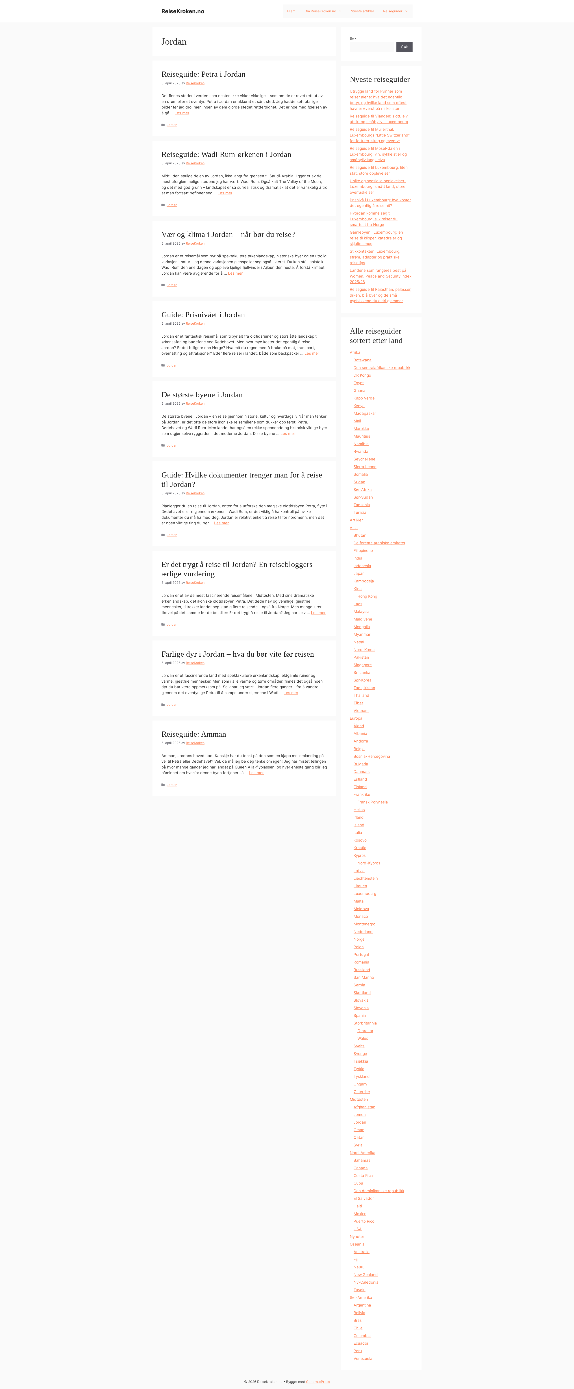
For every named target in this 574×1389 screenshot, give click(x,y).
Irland (359, 817)
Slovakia (361, 1000)
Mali (357, 421)
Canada (361, 1168)
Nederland (363, 931)
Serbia (359, 985)
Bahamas (362, 1160)
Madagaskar (365, 413)
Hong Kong (367, 596)
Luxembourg (365, 893)
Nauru (359, 1267)
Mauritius (362, 436)
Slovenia (361, 1008)
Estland (360, 779)
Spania (360, 1015)
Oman (359, 1130)
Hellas (359, 809)
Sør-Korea (363, 680)
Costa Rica (363, 1175)
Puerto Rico (364, 1221)
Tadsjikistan (364, 688)
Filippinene (363, 550)
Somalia (361, 474)
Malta (359, 901)
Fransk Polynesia (372, 802)
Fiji (356, 1259)
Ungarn (360, 1084)
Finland (360, 787)
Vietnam (361, 710)
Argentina (362, 1305)
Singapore (363, 665)
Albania (360, 733)
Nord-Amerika (362, 1152)
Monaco (361, 916)
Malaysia (362, 611)
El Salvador (364, 1198)
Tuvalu (359, 1290)
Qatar (359, 1137)
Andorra (361, 741)
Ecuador (361, 1343)
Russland (362, 970)
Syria (358, 1145)
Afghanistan (364, 1107)
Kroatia (360, 848)
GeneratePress (318, 1382)
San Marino (364, 977)
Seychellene (364, 459)
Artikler (356, 520)
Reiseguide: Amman (193, 734)
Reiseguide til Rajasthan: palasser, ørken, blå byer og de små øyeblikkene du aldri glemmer (380, 295)
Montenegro (364, 924)
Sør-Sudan (363, 497)
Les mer (182, 113)
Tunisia (360, 512)
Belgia (359, 749)
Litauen (360, 886)
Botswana (363, 360)
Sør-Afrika (363, 489)
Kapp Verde (364, 398)
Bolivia (359, 1313)
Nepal (359, 642)
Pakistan (361, 657)
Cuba (358, 1183)
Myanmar (362, 634)
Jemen (360, 1114)
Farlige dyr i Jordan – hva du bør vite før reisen (237, 654)
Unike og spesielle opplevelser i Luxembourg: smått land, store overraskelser (378, 187)
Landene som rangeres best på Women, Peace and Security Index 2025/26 (380, 276)
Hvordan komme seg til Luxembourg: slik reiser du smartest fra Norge (374, 219)
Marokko (361, 428)
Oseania (357, 1244)
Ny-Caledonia (366, 1282)
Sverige (360, 1053)
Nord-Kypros (368, 863)
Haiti (358, 1206)
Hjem (291, 11)
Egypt (359, 383)
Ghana (359, 390)
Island (359, 825)
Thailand (361, 695)
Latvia (359, 870)
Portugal (361, 954)
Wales (362, 1038)
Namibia (361, 444)
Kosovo (360, 840)
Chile (358, 1328)
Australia (362, 1252)
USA (358, 1229)
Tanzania (362, 505)
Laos (358, 604)
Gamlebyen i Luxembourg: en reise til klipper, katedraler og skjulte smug (376, 238)
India (358, 558)
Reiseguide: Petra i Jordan (203, 74)
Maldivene (363, 619)
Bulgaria (361, 764)
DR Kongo (362, 375)
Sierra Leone (365, 466)
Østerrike (362, 1091)
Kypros (360, 855)
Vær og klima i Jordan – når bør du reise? (228, 234)
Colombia (362, 1335)
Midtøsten (359, 1099)
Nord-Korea (364, 649)
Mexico (360, 1213)
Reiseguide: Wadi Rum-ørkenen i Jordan (226, 154)
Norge (359, 939)
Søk (353, 38)
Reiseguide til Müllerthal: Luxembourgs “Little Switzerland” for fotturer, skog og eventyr (380, 135)
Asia (354, 527)
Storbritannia (365, 1023)
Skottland (362, 992)
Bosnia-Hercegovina (372, 756)
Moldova (361, 909)
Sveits (359, 1046)
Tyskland (362, 1076)
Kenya (359, 406)
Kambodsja (364, 581)
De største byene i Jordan (202, 394)
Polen (359, 947)
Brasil (358, 1320)
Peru (358, 1351)
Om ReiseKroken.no (320, 11)
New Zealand (366, 1274)
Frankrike (362, 794)
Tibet (358, 703)
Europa (356, 718)
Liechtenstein (366, 878)
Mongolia (362, 627)
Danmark (362, 771)
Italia (358, 832)
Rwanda (361, 451)
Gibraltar (365, 1031)
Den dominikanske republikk (379, 1191)
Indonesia (362, 566)
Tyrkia (359, 1069)
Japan (359, 573)
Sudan (359, 482)
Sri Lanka (362, 672)
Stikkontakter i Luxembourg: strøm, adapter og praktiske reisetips (375, 257)
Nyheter (357, 1236)
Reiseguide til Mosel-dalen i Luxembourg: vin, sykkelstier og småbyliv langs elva (378, 154)
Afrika (355, 352)
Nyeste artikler (362, 11)
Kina (358, 588)
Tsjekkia (361, 1061)
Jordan (172, 125)
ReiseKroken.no (182, 11)
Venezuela (363, 1358)
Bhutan (360, 535)
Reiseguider (392, 11)
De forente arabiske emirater (379, 543)
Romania (361, 962)
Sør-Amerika (361, 1297)
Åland (359, 726)
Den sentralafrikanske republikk (382, 367)
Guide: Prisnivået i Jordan (203, 314)
